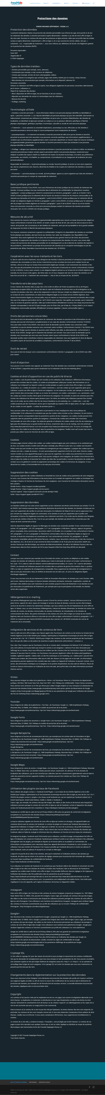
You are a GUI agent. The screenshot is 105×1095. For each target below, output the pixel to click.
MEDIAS (66, 3)
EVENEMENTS (56, 3)
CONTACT (75, 3)
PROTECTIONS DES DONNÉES (18, 1082)
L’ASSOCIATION (35, 3)
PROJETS (45, 3)
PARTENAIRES (33, 1082)
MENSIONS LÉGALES (44, 1082)
